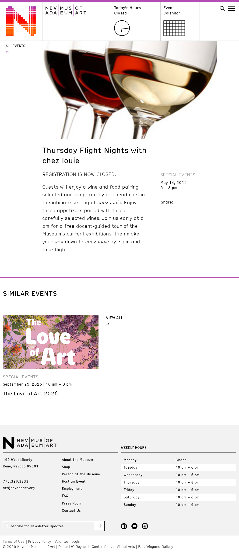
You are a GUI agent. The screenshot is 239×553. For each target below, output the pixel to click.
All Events (15, 45)
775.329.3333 (15, 481)
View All (114, 317)
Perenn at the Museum (81, 474)
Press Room (71, 503)
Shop (66, 467)
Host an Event (74, 481)
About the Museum (77, 459)
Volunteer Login (67, 541)
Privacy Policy (39, 541)
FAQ (65, 496)
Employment (72, 488)
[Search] (222, 8)
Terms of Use (14, 541)
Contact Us (71, 510)
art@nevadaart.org (19, 487)
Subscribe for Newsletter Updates (35, 526)
